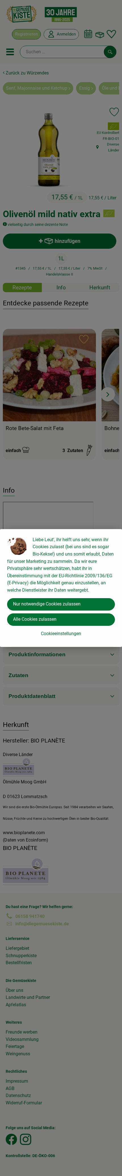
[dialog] (61, 588)
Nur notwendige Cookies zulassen (47, 604)
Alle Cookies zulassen (34, 619)
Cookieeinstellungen (61, 633)
